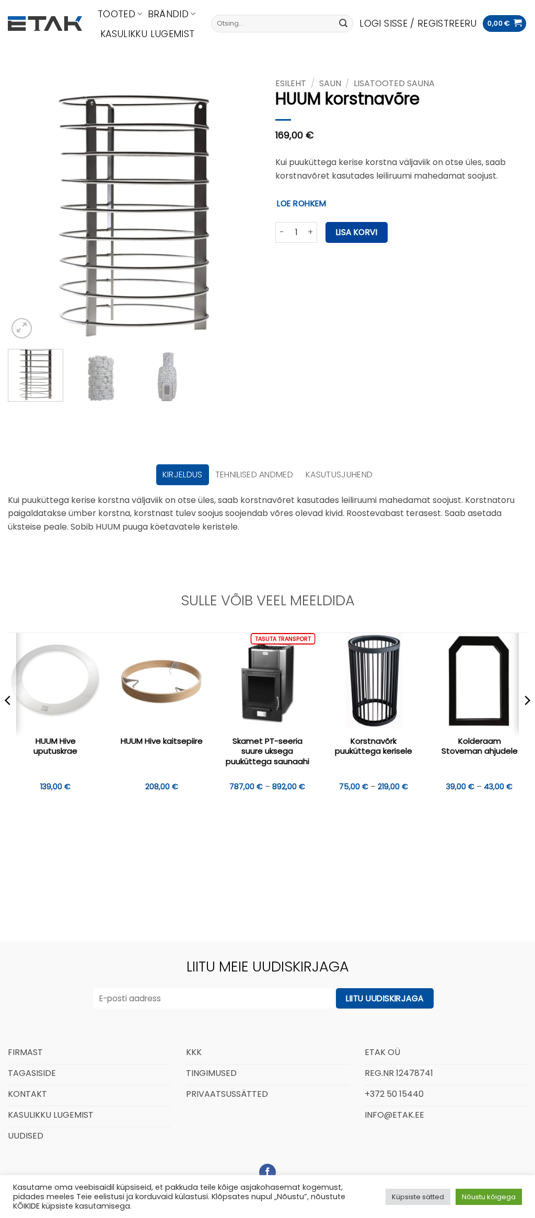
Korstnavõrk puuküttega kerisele (373, 746)
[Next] (241, 215)
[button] (417, 23)
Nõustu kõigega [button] (489, 1197)
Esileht (290, 83)
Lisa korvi (357, 232)
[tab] (182, 474)
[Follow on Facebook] (267, 1172)
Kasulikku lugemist (147, 34)
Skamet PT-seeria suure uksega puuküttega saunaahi (267, 751)
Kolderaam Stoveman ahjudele (479, 746)
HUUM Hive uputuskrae (55, 746)
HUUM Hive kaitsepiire (162, 741)
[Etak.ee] (45, 23)
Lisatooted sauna (394, 83)
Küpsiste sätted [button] (418, 1197)
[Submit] (343, 23)
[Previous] (26, 215)
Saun (330, 83)
